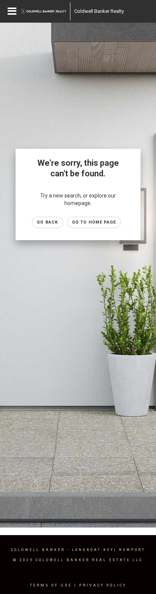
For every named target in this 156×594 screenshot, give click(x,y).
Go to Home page (94, 222)
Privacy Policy (102, 585)
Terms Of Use (51, 585)
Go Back (47, 222)
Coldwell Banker (38, 550)
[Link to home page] (43, 11)
